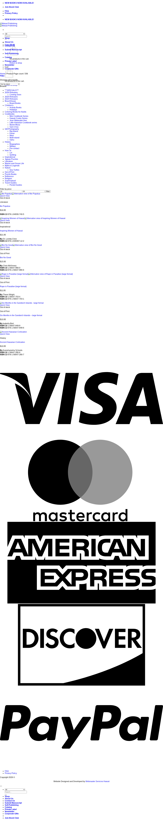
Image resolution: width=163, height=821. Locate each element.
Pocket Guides (16, 185)
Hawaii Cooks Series (18, 118)
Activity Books (15, 107)
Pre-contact (14, 148)
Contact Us (10, 801)
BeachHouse (10, 101)
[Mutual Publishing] (8, 24)
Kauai (12, 133)
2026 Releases (11, 92)
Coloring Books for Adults (15, 112)
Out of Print (9, 172)
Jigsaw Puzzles (11, 159)
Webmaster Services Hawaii (98, 781)
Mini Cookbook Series (19, 116)
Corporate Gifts (12, 814)
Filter (48, 191)
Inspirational (10, 157)
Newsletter (9, 65)
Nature (8, 168)
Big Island (14, 131)
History (8, 142)
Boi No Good (5, 257)
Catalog (8, 57)
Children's (9, 105)
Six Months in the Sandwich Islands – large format (21, 315)
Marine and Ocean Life (14, 163)
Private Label (11, 61)
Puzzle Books (10, 174)
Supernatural (10, 181)
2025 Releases (11, 97)
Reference (9, 176)
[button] (2, 76)
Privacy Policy (11, 13)
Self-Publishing (12, 805)
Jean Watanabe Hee (18, 120)
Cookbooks (9, 114)
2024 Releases (11, 99)
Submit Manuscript (13, 803)
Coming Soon (15, 95)
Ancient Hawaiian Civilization (12, 342)
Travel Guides (11, 183)
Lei (11, 153)
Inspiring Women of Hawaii (11, 231)
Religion (8, 178)
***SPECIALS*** (12, 90)
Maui (12, 135)
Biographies (15, 144)
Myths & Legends (12, 166)
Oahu (12, 140)
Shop (7, 38)
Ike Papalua (5, 206)
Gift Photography (12, 129)
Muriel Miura (15, 125)
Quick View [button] (5, 196)
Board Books (15, 103)
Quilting (13, 155)
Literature (9, 161)
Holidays (13, 110)
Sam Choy (14, 127)
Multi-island (14, 138)
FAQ (7, 11)
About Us (9, 42)
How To (8, 151)
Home (2, 74)
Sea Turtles (14, 170)
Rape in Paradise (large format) (13, 286)
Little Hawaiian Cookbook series (23, 123)
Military (13, 146)
